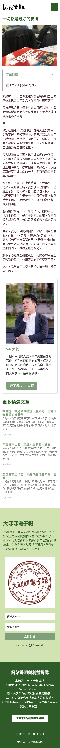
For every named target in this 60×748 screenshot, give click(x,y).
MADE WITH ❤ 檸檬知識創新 (30, 742)
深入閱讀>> (7, 435)
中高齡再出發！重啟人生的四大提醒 (26, 444)
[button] (53, 74)
